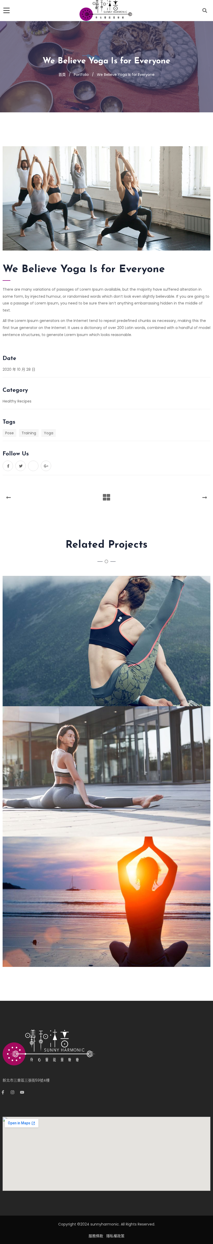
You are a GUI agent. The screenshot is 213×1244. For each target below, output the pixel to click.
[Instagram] (14, 1094)
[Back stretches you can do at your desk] (113, 771)
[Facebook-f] (5, 1094)
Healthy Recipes (17, 401)
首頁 (62, 74)
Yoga (48, 433)
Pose (9, 433)
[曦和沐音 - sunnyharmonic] (106, 10)
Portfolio (81, 74)
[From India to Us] (113, 641)
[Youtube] (24, 1094)
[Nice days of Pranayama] (113, 901)
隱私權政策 (115, 1236)
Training (29, 433)
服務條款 (96, 1236)
